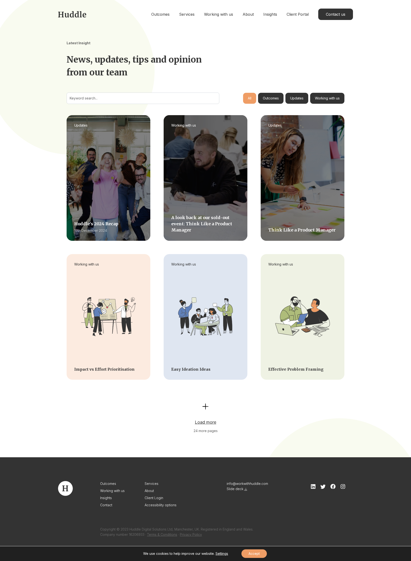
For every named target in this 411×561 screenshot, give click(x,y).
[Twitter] (323, 486)
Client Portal (298, 14)
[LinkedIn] (313, 486)
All (249, 98)
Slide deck (235, 489)
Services (187, 14)
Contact (106, 505)
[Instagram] (342, 486)
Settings (221, 553)
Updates (296, 98)
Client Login (154, 498)
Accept (254, 553)
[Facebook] (333, 486)
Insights (270, 14)
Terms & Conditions (162, 534)
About (248, 14)
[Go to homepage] (72, 14)
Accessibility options (160, 505)
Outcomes (160, 14)
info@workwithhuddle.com (247, 484)
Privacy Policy (191, 534)
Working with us (218, 14)
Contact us (335, 14)
